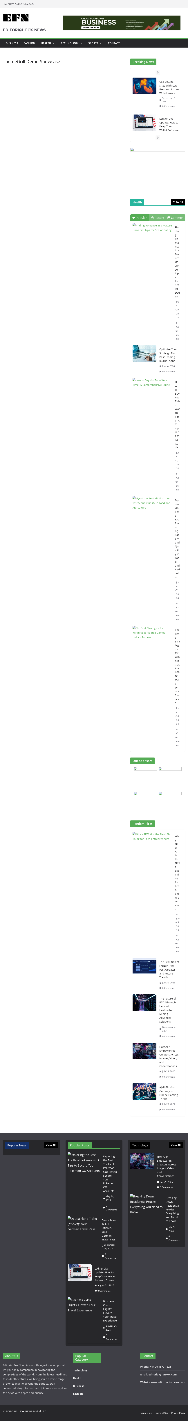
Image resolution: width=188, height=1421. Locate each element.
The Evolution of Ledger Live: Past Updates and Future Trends (169, 969)
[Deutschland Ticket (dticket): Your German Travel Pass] (83, 1239)
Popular (141, 218)
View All (178, 201)
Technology (69, 43)
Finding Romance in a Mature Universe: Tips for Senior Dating (177, 262)
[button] (53, 43)
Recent (159, 218)
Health (46, 43)
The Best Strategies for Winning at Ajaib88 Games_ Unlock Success (177, 666)
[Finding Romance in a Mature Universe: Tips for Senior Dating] (152, 236)
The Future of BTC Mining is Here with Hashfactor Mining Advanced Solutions (167, 1010)
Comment (178, 218)
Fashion (29, 43)
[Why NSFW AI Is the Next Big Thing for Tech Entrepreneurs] (152, 894)
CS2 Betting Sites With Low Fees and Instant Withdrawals (169, 87)
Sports (93, 43)
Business (12, 43)
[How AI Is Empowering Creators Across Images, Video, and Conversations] (144, 1062)
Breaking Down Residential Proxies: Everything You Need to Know (173, 1209)
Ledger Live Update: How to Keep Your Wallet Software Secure (169, 126)
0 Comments (168, 106)
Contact (114, 43)
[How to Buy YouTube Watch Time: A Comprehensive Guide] (152, 391)
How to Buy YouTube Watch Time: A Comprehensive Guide (177, 414)
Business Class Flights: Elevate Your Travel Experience (110, 1311)
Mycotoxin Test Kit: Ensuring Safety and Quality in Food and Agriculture (177, 538)
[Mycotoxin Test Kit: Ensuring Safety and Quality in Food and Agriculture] (152, 509)
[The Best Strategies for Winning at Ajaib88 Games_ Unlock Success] (152, 639)
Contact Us (146, 1412)
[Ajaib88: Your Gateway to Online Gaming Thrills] (144, 1098)
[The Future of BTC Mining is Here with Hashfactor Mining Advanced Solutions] (144, 1017)
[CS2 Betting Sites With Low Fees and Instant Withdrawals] (144, 86)
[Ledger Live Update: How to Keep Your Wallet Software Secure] (144, 123)
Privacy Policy (178, 1412)
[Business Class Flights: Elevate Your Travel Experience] (84, 1320)
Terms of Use (161, 1412)
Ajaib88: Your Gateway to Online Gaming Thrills (168, 1093)
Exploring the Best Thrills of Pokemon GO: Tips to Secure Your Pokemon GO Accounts (110, 1174)
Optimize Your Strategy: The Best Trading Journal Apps (168, 355)
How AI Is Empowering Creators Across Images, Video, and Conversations (169, 1056)
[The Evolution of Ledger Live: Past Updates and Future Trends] (144, 975)
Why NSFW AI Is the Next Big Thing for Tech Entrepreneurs (177, 872)
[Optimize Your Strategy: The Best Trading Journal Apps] (144, 353)
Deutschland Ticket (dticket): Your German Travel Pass (109, 1229)
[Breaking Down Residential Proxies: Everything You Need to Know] (146, 1219)
